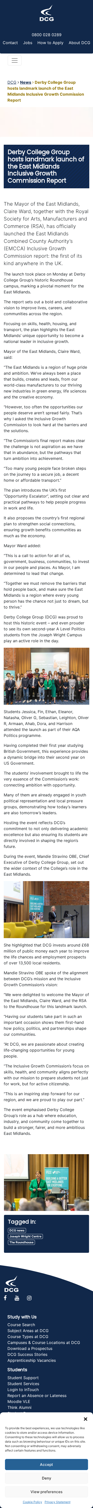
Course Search (21, 1324)
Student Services (23, 1383)
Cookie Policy (32, 1502)
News (25, 82)
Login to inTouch (23, 1389)
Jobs (27, 42)
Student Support (23, 1377)
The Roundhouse (21, 1242)
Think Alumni (19, 1407)
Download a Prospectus (29, 1348)
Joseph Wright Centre (25, 1236)
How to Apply (50, 42)
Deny (46, 1478)
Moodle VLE (18, 1401)
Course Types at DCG (27, 1336)
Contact (10, 42)
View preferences (46, 1491)
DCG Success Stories (27, 1354)
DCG (11, 82)
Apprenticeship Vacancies (31, 1360)
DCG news (17, 1230)
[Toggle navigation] (15, 60)
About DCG (79, 42)
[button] (85, 1418)
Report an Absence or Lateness (36, 1395)
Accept (46, 1464)
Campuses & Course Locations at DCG (43, 1342)
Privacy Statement (57, 1502)
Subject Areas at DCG (28, 1330)
